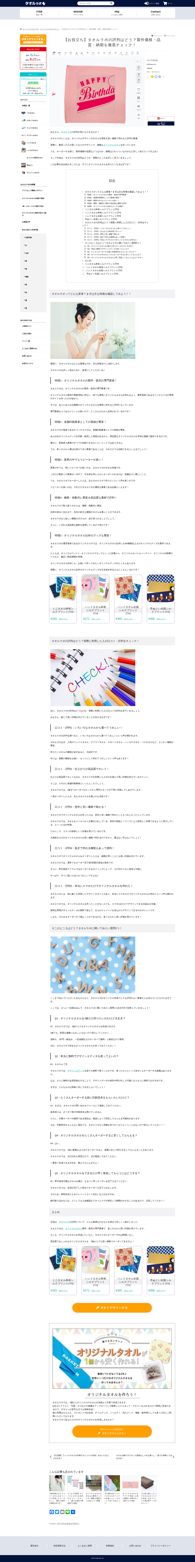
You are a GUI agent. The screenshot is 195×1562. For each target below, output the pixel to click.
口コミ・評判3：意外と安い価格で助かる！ (104, 234)
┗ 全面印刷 (27, 237)
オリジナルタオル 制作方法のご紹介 (34, 214)
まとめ (88, 260)
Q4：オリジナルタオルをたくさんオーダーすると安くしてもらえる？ (114, 255)
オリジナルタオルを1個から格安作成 (35, 3)
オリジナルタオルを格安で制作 (33, 198)
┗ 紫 (25, 300)
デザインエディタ (75, 1070)
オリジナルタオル (111, 145)
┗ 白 (25, 245)
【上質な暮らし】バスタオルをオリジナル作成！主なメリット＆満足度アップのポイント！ (149, 1498)
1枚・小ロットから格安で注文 (33, 206)
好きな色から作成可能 (30, 230)
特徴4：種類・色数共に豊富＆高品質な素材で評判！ (107, 203)
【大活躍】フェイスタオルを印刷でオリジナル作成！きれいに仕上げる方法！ (81, 1457)
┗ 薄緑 (26, 277)
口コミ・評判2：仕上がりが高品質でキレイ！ (105, 231)
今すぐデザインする (114, 1307)
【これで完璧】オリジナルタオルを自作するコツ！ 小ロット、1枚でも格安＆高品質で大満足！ (75, 1498)
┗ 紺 (25, 292)
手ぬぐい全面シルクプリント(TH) (101, 219)
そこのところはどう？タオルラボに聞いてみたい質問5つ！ (113, 243)
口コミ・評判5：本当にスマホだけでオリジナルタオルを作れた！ (112, 240)
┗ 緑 (25, 285)
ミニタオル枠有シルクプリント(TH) (102, 209)
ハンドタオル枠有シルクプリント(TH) (103, 213)
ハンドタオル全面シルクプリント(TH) (103, 216)
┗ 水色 (26, 253)
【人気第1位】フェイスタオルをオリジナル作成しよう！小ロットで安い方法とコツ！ (112, 1498)
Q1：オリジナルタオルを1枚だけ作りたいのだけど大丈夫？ (110, 246)
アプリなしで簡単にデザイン (32, 190)
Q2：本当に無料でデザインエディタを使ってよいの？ (108, 249)
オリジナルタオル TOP (30, 29)
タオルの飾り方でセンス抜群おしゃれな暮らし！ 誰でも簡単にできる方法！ (144, 1457)
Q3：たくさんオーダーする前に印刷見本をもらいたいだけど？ (111, 252)
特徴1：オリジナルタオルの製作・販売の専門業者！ (107, 195)
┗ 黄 (25, 261)
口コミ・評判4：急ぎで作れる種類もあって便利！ (106, 237)
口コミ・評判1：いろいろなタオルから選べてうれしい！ (109, 228)
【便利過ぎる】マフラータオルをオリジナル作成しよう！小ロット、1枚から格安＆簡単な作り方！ (57, 1498)
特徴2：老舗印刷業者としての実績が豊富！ (104, 198)
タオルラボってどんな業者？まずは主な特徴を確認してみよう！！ (117, 192)
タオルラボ (66, 132)
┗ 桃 (25, 269)
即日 (27, 60)
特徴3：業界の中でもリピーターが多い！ (103, 201)
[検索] (111, 3)
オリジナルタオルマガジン (49, 29)
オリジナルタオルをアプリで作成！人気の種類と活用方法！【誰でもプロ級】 (130, 1497)
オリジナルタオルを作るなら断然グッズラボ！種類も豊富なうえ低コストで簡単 (94, 1497)
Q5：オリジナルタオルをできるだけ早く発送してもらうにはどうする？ (115, 258)
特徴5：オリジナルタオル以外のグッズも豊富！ (105, 206)
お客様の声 (26, 222)
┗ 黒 (25, 308)
